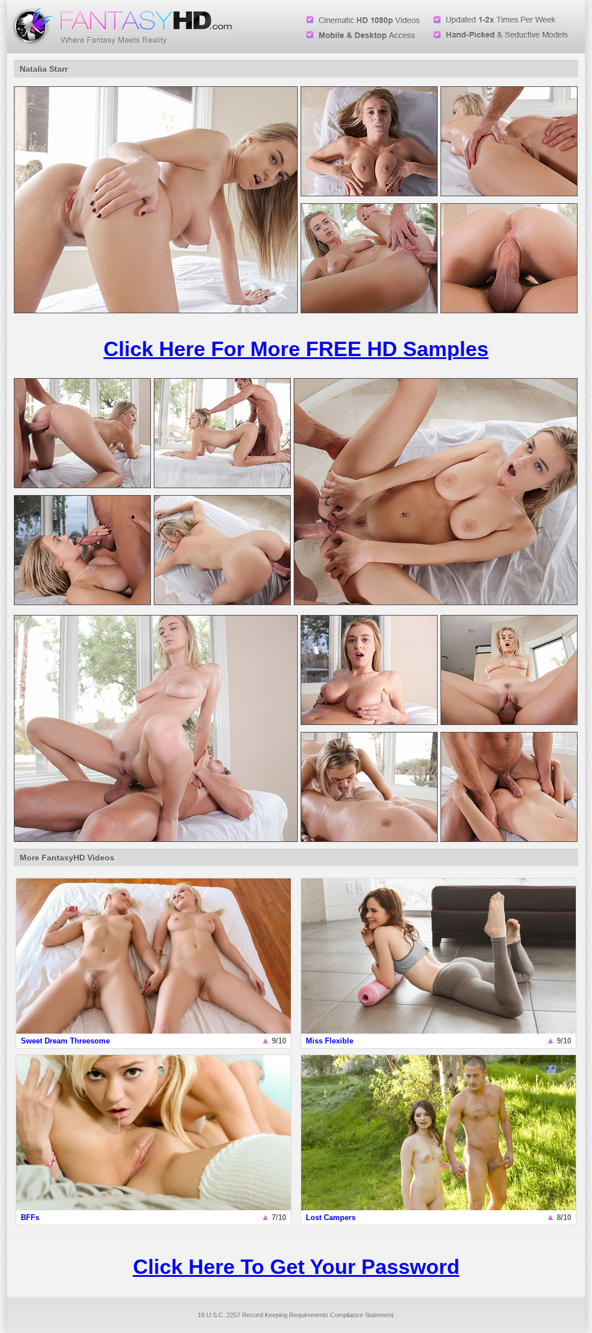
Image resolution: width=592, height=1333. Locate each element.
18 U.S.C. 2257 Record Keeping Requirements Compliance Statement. (296, 1315)
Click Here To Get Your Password (296, 1267)
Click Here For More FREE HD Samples (296, 349)
